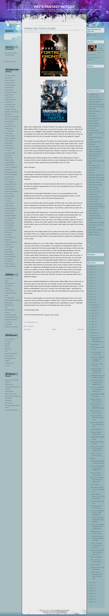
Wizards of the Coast (11, 327)
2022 (91, 277)
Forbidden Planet (94, 130)
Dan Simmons (9, 228)
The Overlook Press (11, 319)
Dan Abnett (8, 78)
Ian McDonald (9, 177)
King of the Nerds (94, 147)
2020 (91, 283)
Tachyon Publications (11, 317)
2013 (91, 302)
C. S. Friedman (9, 131)
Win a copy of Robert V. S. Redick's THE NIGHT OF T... (98, 468)
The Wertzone (93, 227)
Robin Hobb (9, 143)
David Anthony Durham (12, 116)
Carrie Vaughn (9, 247)
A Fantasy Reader (94, 97)
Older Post (81, 329)
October (93, 310)
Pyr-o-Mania (92, 158)
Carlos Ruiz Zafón (10, 266)
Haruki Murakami (10, 189)
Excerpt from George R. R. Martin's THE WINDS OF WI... (97, 527)
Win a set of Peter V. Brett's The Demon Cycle (97, 418)
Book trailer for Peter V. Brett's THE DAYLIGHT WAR (97, 340)
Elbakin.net (8, 403)
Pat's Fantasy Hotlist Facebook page (11, 54)
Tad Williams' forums (11, 410)
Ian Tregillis (8, 244)
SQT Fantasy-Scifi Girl (95, 185)
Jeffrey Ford (8, 128)
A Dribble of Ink (93, 95)
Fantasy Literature (94, 123)
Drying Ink (92, 113)
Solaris (7, 312)
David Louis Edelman (11, 119)
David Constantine (10, 109)
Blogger (68, 610)
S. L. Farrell (8, 124)
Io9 (6, 351)
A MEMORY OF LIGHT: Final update (98, 395)
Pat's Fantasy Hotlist (54, 7)
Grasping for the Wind (95, 142)
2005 (91, 602)
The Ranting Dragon (95, 216)
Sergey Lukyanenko (11, 167)
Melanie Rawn (9, 206)
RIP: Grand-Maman (96, 557)
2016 (91, 294)
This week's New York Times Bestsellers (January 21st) (97, 389)
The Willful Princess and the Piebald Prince (98, 377)
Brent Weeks (9, 252)
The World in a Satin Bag (96, 230)
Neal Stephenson (10, 237)
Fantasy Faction (93, 121)
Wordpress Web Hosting (49, 612)
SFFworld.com (9, 384)
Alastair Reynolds (10, 208)
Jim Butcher (8, 102)
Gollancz (8, 288)
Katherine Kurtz (10, 162)
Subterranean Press (10, 315)
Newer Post (27, 329)
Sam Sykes (8, 240)
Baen (6, 281)
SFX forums (8, 401)
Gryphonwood (9, 363)
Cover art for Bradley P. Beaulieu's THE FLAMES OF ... (97, 513)
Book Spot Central (10, 394)
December (94, 305)
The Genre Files (93, 201)
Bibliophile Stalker (94, 102)
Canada (60, 129)
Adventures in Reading (95, 99)
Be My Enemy (95, 344)
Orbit (6, 295)
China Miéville (9, 179)
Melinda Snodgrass (10, 230)
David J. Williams (10, 256)
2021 (91, 280)
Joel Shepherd (9, 225)
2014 (91, 300)
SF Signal (8, 341)
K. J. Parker (8, 199)
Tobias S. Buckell (10, 100)
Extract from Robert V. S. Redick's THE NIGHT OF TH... (97, 382)
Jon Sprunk (8, 235)
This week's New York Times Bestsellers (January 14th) (97, 449)
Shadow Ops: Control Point (48, 129)
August (93, 316)
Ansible (7, 344)
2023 (91, 275)
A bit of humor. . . (96, 484)
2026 (91, 266)
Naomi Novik (9, 194)
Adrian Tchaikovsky (11, 242)
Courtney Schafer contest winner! (96, 433)
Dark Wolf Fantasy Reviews (97, 104)
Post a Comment (29, 326)
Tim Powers (8, 201)
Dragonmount (9, 391)
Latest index (92, 35)
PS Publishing (9, 305)
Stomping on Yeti (94, 189)
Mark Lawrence (9, 165)
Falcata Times (93, 116)
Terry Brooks (9, 97)
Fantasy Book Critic (94, 118)
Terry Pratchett (9, 203)
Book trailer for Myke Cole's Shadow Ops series (97, 424)
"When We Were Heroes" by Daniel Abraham (98, 462)
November (94, 308)
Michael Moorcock (10, 184)
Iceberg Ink (92, 144)
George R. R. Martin (11, 172)
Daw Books (8, 286)
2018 (91, 289)
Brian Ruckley (9, 213)
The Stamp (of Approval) (96, 225)
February (93, 332)
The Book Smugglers (95, 197)
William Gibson (10, 136)
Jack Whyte (8, 261)
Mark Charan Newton (11, 191)
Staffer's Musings (94, 187)
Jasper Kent (8, 155)
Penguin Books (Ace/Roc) (12, 300)
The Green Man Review (96, 204)
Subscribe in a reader (10, 61)
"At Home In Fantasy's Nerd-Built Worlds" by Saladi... (97, 538)
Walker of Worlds (94, 232)
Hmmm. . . (94, 458)
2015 (91, 297)
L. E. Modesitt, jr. (10, 182)
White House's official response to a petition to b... (98, 489)
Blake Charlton (9, 107)
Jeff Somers (8, 232)
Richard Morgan (10, 186)
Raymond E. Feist (10, 126)
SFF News (8, 349)
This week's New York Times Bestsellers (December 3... (97, 552)
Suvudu (7, 365)
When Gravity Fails (94, 235)
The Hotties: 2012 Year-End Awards (97, 568)
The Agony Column (94, 192)
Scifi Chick (92, 170)
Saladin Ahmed (9, 83)
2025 (91, 269)
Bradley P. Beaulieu (11, 92)
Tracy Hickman (9, 141)
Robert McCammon (11, 174)
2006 (91, 599)
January (93, 335)
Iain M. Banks (9, 87)
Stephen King (9, 160)
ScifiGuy (91, 172)
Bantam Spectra (9, 283)
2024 (91, 272)
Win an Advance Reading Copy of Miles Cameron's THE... (96, 575)
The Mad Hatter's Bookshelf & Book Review (97, 207)
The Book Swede (94, 199)
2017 (91, 291)
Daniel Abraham (10, 80)
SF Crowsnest (9, 356)
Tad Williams (9, 259)
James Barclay (9, 90)
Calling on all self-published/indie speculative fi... (96, 371)
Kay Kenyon (9, 157)
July (92, 319)
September (94, 313)
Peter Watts (8, 249)
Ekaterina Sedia (9, 223)
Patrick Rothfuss (10, 211)
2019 (91, 286)
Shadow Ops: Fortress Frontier (40, 28)
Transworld (8, 324)
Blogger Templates (49, 611)
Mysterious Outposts (95, 149)
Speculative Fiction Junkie (96, 177)
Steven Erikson (9, 121)
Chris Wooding (9, 264)
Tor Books (8, 322)
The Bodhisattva (93, 194)
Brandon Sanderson (11, 215)
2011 (91, 585)
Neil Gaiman (9, 133)
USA (65, 129)
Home (54, 329)
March (93, 330)
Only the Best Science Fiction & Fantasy (95, 155)
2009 (91, 591)
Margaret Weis (9, 254)
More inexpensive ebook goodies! (96, 353)
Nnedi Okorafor (9, 196)
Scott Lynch (8, 170)
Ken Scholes (9, 220)
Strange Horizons (10, 358)
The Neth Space (93, 211)
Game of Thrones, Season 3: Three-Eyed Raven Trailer (98, 496)
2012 (91, 582)
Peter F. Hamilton (10, 138)
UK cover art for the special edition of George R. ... (96, 545)
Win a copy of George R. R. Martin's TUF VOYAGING (98, 359)
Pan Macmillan (9, 298)
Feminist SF (92, 128)
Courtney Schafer (10, 218)
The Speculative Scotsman (96, 222)
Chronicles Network (11, 353)
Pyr (6, 307)
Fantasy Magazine (94, 126)
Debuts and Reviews (95, 111)
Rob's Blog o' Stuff (94, 165)
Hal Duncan (8, 114)
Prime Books (9, 303)
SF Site (7, 346)
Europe (70, 129)
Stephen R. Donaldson (11, 112)
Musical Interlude (96, 429)
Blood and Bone (95, 564)
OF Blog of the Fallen (95, 151)
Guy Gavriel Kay (10, 153)
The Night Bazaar (94, 213)
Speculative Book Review (96, 175)
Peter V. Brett (9, 95)
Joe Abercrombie (10, 75)
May (92, 324)
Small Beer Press (10, 310)
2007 (91, 596)
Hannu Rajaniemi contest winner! (96, 532)
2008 (91, 593)
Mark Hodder (9, 145)
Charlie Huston (9, 148)
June (92, 321)
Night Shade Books (11, 293)
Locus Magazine (10, 339)
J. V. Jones (8, 150)
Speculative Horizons (95, 182)
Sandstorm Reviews (94, 168)
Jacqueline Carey (10, 104)
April (92, 327)
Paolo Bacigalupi (10, 85)
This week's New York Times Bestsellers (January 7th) (97, 480)
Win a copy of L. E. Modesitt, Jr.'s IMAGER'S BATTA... (97, 406)
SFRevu (7, 361)
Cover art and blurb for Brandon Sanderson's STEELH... (97, 520)
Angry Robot (9, 278)
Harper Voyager (9, 290)
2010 (91, 588)
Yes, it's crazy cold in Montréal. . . (97, 365)
